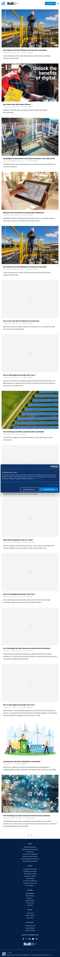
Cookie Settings (50, 484)
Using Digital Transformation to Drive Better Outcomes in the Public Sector (29, 158)
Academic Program (30, 930)
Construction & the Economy (30, 856)
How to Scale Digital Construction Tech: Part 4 (19, 375)
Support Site (30, 918)
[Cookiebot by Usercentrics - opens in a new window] (51, 466)
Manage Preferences (28, 489)
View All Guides (29, 885)
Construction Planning (30, 876)
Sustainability (7, 434)
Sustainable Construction (30, 871)
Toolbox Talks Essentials (30, 874)
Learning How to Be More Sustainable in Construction (21, 761)
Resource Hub (30, 903)
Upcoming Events (30, 928)
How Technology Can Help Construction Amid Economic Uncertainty (26, 648)
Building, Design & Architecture (30, 849)
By (27, 52)
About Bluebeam (30, 893)
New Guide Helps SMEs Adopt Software (17, 104)
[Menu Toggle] (57, 3)
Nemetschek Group (46, 955)
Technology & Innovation (11, 52)
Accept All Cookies (49, 489)
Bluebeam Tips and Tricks (11, 215)
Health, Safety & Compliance (30, 861)
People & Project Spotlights (30, 854)
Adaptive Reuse (30, 878)
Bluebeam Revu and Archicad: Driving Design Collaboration (23, 213)
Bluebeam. (19, 955)
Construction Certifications (30, 881)
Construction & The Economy (12, 542)
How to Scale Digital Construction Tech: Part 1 (19, 705)
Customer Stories (30, 900)
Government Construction (30, 883)
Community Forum (30, 925)
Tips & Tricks (30, 913)
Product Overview (30, 915)
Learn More (37, 478)
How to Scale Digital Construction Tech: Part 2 (19, 594)
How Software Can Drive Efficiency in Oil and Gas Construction (25, 50)
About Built (30, 905)
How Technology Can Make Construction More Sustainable (23, 432)
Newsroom (30, 898)
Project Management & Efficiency (13, 161)
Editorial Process (30, 896)
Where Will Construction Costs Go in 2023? (18, 540)
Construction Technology (30, 869)
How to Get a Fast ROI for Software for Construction (21, 321)
